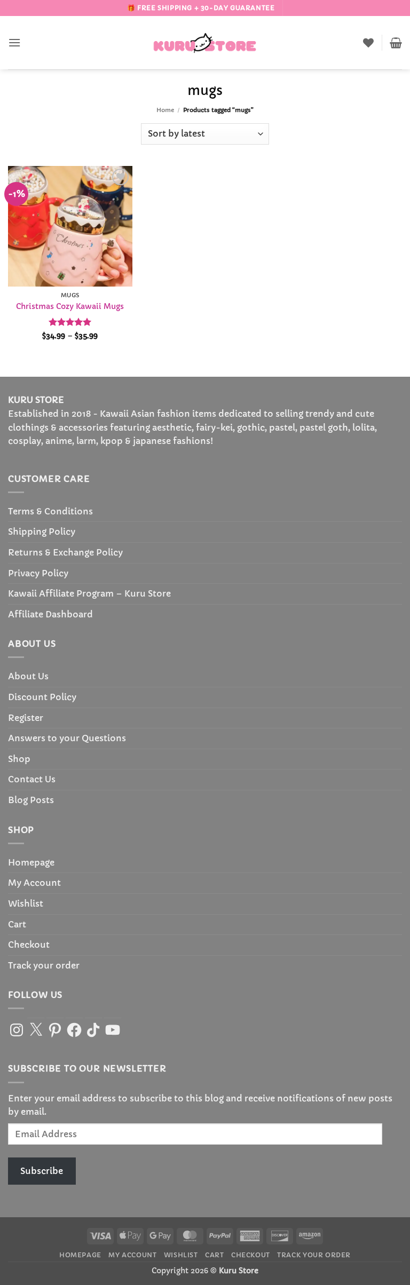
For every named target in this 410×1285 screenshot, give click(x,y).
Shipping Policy (41, 531)
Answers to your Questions (67, 738)
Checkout (29, 944)
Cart (17, 924)
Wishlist (25, 903)
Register (25, 717)
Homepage (31, 862)
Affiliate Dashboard (50, 614)
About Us (28, 676)
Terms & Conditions (50, 511)
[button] (14, 42)
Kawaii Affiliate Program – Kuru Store (89, 593)
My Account (34, 882)
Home (165, 110)
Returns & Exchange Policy (65, 552)
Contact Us (32, 779)
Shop (19, 758)
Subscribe (41, 1170)
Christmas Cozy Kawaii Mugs (70, 306)
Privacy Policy (38, 573)
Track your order (44, 965)
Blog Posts (31, 800)
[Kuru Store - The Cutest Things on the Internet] (205, 42)
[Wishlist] (368, 42)
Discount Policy (42, 697)
